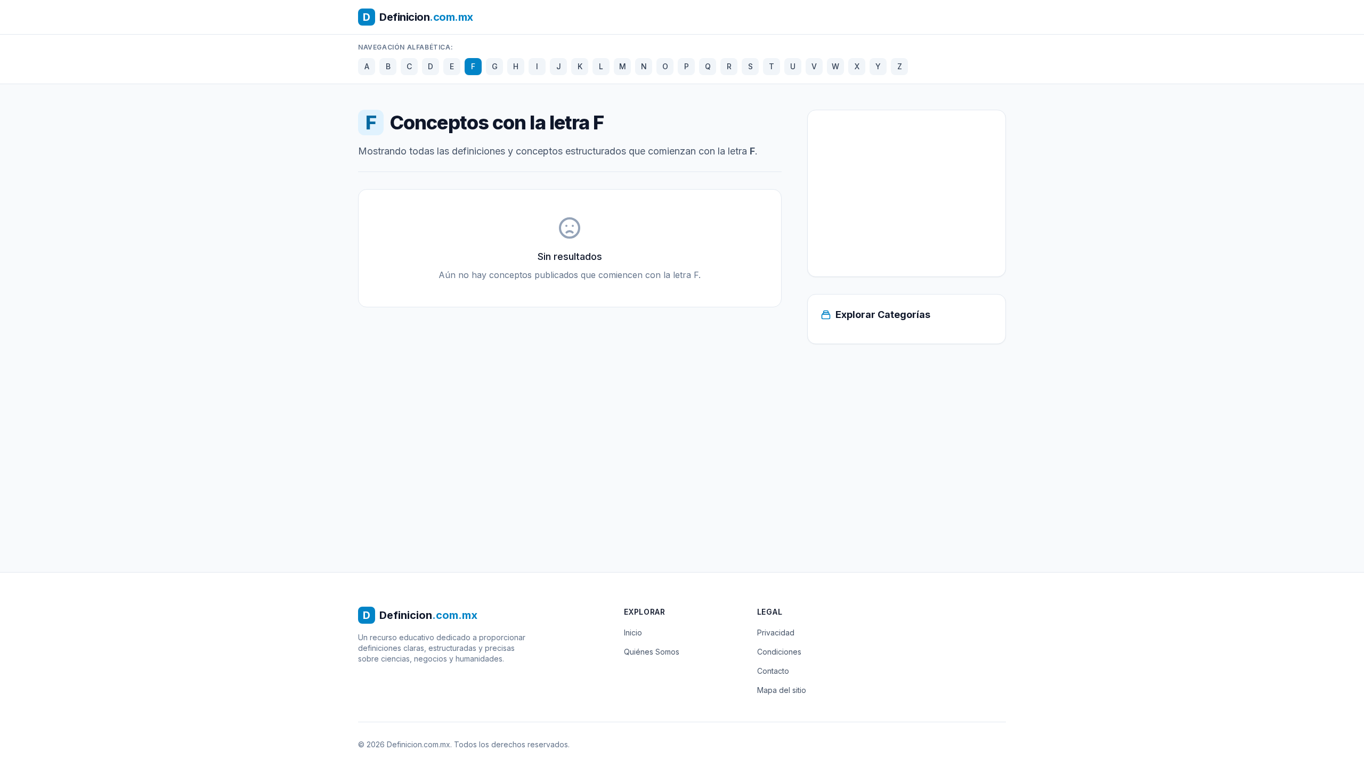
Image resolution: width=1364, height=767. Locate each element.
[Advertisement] (906, 193)
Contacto (773, 670)
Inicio (633, 632)
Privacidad (775, 632)
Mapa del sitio (781, 690)
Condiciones (779, 651)
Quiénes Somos (651, 651)
